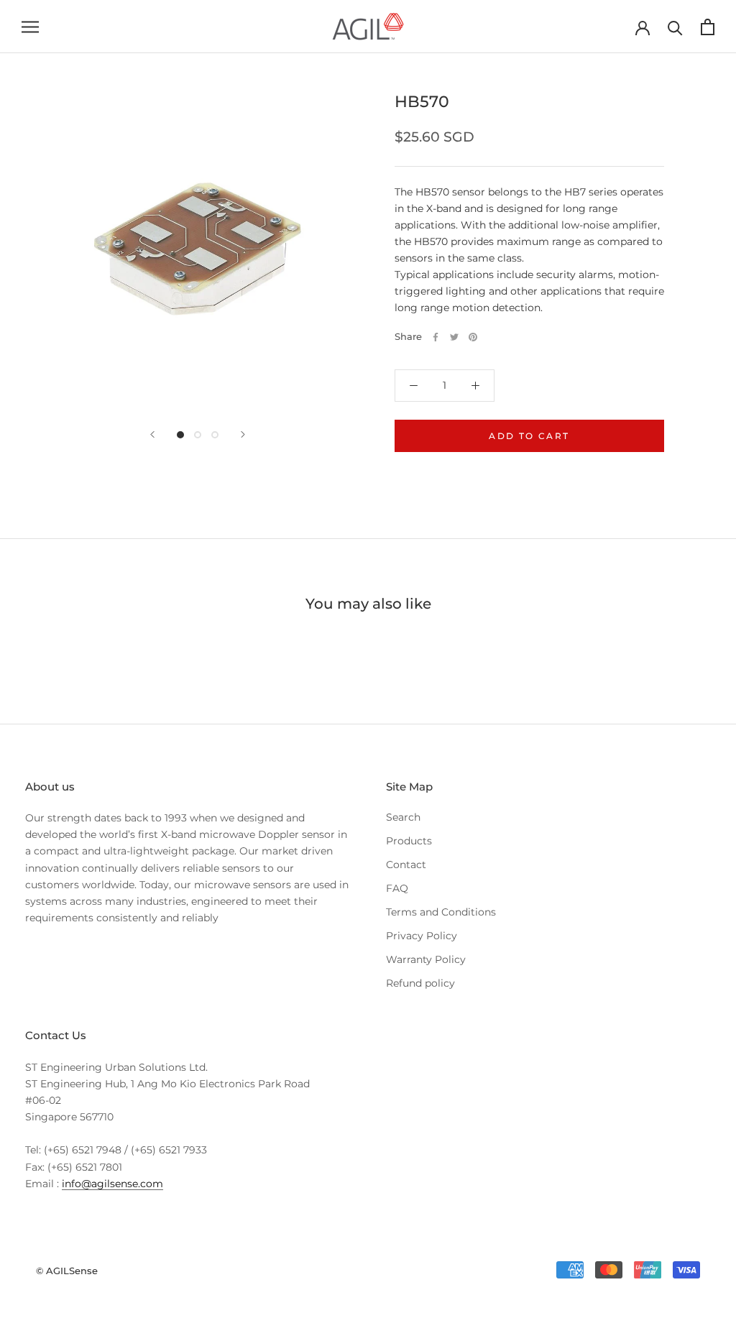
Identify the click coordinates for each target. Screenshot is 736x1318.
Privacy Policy (421, 935)
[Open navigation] (30, 27)
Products (409, 840)
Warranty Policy (426, 959)
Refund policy (420, 983)
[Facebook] (435, 337)
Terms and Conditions (441, 911)
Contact (406, 864)
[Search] (675, 26)
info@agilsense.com (112, 1183)
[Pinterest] (473, 337)
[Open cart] (707, 27)
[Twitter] (454, 337)
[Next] (243, 434)
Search (403, 817)
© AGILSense (67, 1270)
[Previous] (152, 434)
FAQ (397, 888)
